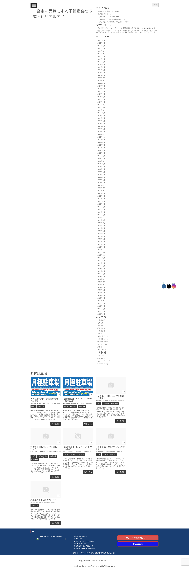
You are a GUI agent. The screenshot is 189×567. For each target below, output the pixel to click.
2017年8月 (101, 290)
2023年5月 (101, 123)
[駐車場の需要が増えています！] (46, 497)
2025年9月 (101, 56)
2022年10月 (101, 137)
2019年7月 (101, 231)
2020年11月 (101, 188)
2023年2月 (101, 129)
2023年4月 (101, 126)
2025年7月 (101, 62)
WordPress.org (102, 364)
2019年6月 (101, 233)
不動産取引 (101, 325)
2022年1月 (101, 158)
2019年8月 (101, 228)
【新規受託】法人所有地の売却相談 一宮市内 (114, 22)
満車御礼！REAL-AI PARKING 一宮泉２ (45, 448)
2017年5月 (101, 298)
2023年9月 (101, 113)
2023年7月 (101, 118)
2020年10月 (101, 191)
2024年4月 (101, 94)
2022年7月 (101, 145)
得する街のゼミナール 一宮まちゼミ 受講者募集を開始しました (119, 28)
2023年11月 (101, 107)
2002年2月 (101, 314)
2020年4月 (101, 207)
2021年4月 (101, 174)
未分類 (99, 347)
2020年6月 (101, 201)
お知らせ (100, 323)
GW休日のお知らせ (104, 14)
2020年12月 (101, 185)
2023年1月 (101, 132)
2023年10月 (101, 110)
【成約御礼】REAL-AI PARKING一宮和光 (77, 448)
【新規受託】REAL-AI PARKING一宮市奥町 (110, 397)
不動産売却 (101, 328)
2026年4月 (101, 40)
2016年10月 (101, 301)
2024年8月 (101, 83)
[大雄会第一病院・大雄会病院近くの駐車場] (46, 396)
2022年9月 (101, 140)
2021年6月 (101, 169)
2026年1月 (101, 48)
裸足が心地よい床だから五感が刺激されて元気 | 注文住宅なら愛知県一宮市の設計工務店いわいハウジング (126, 31)
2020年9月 (101, 193)
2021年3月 (101, 177)
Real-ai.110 (57, 403)
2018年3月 (101, 271)
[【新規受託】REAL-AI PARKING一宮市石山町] (78, 396)
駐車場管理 (34, 459)
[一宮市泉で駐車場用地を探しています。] (111, 444)
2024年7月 (101, 86)
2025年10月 (101, 54)
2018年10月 (101, 255)
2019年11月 (101, 220)
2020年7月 (101, 199)
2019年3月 (101, 242)
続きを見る (55, 424)
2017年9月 (101, 287)
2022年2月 (101, 156)
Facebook (138, 544)
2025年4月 (101, 70)
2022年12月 (101, 134)
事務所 (99, 333)
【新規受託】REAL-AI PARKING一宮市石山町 (77, 400)
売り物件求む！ (102, 341)
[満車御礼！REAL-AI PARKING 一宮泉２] (46, 444)
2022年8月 (101, 142)
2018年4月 (101, 268)
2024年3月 (101, 97)
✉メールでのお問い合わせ (138, 538)
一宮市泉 (40, 456)
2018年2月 (101, 274)
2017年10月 (101, 284)
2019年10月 (101, 223)
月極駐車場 (40, 406)
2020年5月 (101, 204)
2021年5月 (101, 172)
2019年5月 (101, 236)
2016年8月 (101, 306)
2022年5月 (101, 148)
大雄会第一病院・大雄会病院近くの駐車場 (45, 400)
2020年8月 (101, 196)
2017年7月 (101, 293)
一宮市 (33, 406)
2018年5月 (101, 266)
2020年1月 (101, 215)
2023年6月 (101, 121)
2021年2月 (101, 180)
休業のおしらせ (102, 339)
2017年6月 (101, 295)
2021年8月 (101, 166)
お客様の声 (101, 320)
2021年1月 (101, 183)
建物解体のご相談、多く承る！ (108, 11)
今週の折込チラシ (103, 336)
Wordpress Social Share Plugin (85, 566)
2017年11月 (101, 282)
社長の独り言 (102, 349)
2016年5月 (101, 309)
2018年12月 (101, 250)
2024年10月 (101, 81)
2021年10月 (101, 161)
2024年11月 (101, 78)
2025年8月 (101, 59)
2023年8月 (101, 115)
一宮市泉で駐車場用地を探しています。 (110, 448)
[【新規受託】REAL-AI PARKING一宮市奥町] (111, 393)
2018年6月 (101, 263)
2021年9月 (101, 164)
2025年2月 (101, 75)
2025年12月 (101, 51)
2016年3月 (101, 311)
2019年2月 (101, 244)
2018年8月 (101, 260)
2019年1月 (101, 247)
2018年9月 (101, 258)
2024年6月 (101, 89)
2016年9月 (101, 303)
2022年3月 (101, 153)
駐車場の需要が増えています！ (44, 500)
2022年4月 (101, 150)
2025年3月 (101, 72)
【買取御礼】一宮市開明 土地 (108, 17)
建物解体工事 (102, 344)
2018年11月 (101, 252)
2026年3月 (101, 43)
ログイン (100, 356)
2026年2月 (101, 46)
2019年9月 (101, 225)
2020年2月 (101, 212)
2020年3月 (101, 209)
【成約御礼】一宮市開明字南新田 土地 (111, 19)
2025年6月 (101, 64)
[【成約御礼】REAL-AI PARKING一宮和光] (78, 444)
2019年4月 (101, 239)
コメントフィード (103, 361)
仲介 (46, 456)
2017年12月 (101, 279)
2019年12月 (101, 217)
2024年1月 (101, 102)
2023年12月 (101, 105)
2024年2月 (101, 99)
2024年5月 (101, 91)
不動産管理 (101, 331)
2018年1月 (101, 276)
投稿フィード (102, 358)
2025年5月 (101, 67)
